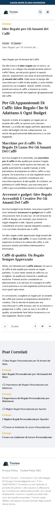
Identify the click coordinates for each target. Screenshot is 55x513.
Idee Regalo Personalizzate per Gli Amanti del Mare (27, 376)
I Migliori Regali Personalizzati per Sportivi (25, 419)
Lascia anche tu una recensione (27, 2)
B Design (16, 43)
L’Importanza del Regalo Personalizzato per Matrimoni (26, 400)
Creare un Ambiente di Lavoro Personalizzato (27, 437)
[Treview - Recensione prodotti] (11, 12)
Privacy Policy (10, 470)
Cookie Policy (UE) (30, 470)
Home (5, 43)
